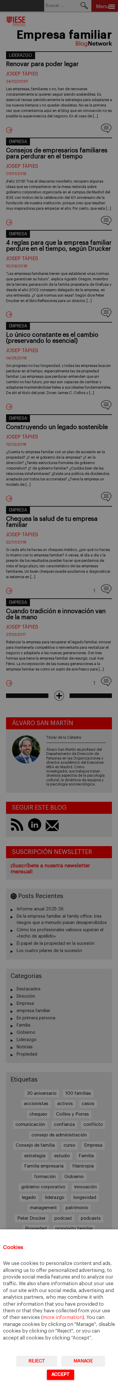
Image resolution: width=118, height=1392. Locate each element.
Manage (83, 1361)
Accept (60, 1374)
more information (63, 1317)
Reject (36, 1361)
